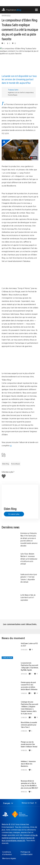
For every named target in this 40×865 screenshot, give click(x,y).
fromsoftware (15, 464)
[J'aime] (30, 649)
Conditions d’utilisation (7, 853)
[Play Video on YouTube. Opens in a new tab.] (33, 157)
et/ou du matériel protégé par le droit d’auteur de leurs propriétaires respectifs (20, 838)
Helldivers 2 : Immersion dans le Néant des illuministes (28, 763)
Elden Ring (5, 464)
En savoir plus (13, 514)
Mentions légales (9, 858)
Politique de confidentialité (26, 853)
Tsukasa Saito (13, 90)
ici (11, 445)
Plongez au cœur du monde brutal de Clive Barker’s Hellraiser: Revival (29, 744)
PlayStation (13, 10)
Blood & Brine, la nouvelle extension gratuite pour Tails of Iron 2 (29, 724)
